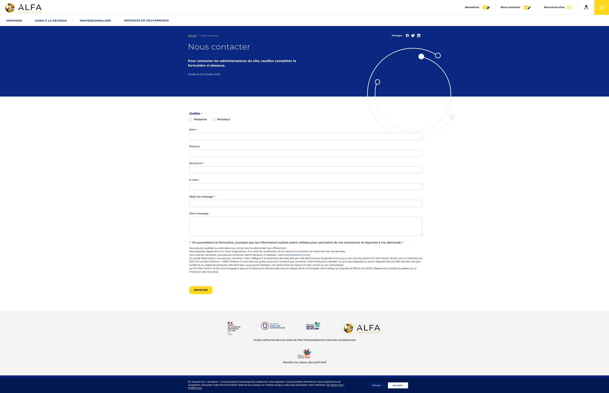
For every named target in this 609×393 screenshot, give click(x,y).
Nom (192, 129)
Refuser (376, 385)
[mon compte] (586, 7)
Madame (200, 119)
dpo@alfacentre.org (332, 258)
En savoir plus (335, 384)
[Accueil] (23, 8)
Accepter (398, 385)
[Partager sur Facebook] (407, 36)
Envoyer (201, 290)
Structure (195, 163)
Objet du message (201, 196)
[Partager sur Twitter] (413, 36)
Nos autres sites (554, 7)
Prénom (194, 146)
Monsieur (223, 119)
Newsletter (472, 7)
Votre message (199, 213)
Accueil (192, 35)
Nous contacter (511, 7)
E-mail (193, 179)
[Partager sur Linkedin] (418, 36)
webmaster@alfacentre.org (294, 254)
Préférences (195, 388)
